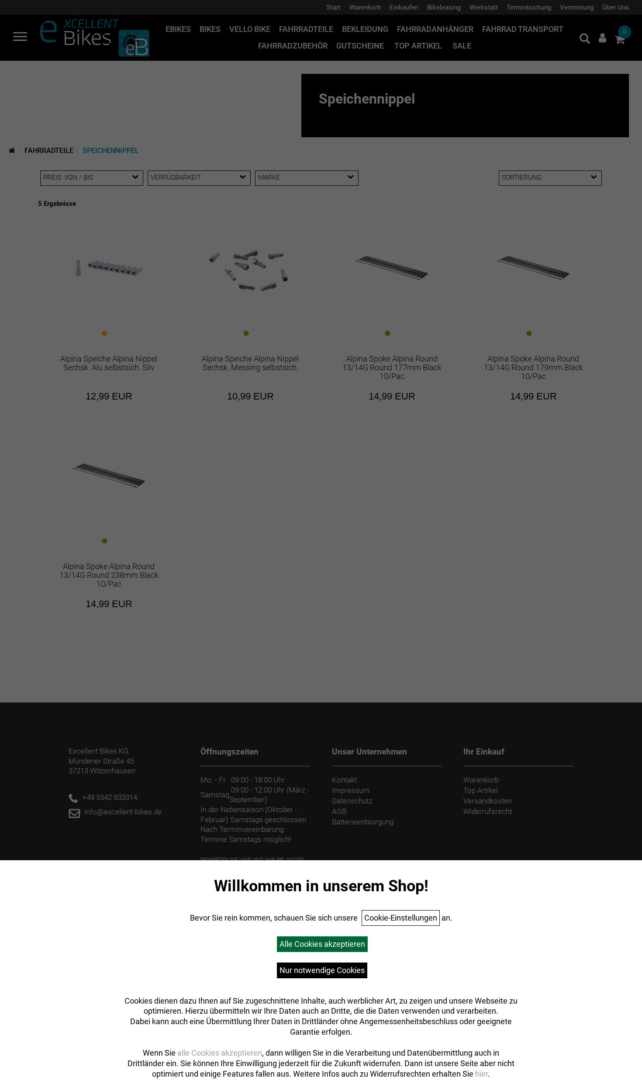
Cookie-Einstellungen (400, 917)
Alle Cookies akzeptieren (322, 944)
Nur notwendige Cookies (322, 970)
